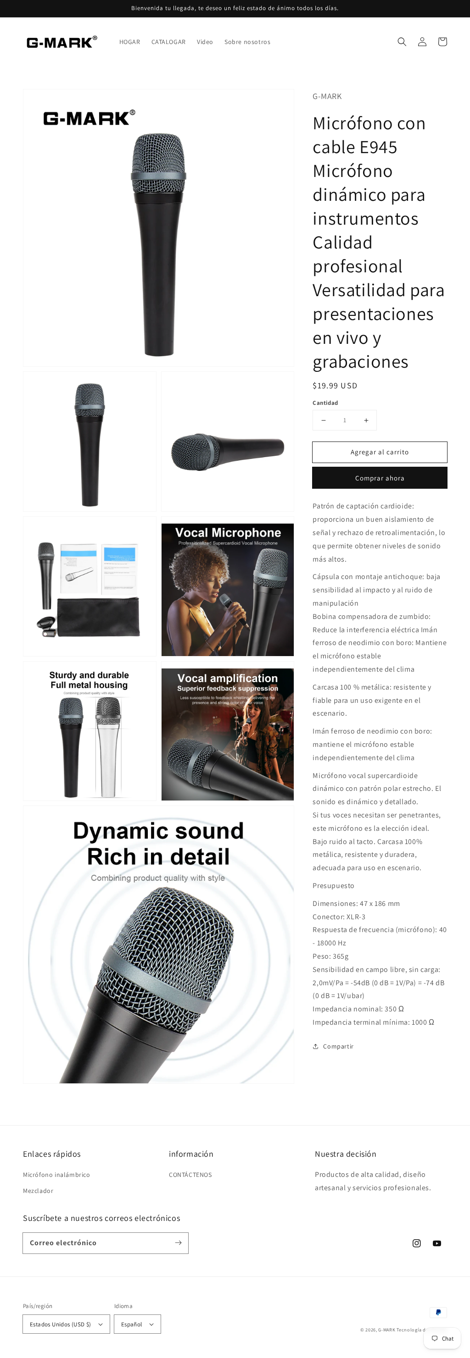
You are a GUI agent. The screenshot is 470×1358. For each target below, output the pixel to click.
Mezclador (38, 1191)
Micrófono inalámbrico (56, 1174)
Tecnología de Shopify (422, 1330)
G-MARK (386, 1330)
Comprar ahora (380, 478)
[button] (402, 42)
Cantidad (325, 403)
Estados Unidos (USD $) (60, 1324)
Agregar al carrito (380, 451)
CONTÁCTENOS (190, 1174)
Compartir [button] (338, 1046)
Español (131, 1324)
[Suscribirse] (178, 1243)
